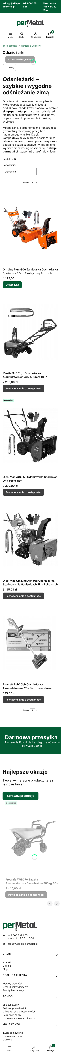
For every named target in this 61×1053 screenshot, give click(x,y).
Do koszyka (12, 284)
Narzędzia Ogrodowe (31, 45)
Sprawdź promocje (20, 795)
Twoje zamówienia (13, 1032)
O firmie (7, 965)
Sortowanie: (9, 165)
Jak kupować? (11, 1004)
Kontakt (7, 962)
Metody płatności (12, 983)
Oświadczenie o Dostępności (19, 1011)
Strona (26, 182)
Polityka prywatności (14, 1008)
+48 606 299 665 (17, 935)
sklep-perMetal (10, 45)
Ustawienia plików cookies (17, 1018)
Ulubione (7, 1039)
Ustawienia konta (12, 1036)
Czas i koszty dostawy (15, 986)
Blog (5, 969)
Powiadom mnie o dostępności (23, 388)
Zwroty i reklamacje (13, 990)
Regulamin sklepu (12, 1014)
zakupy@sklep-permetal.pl (22, 943)
